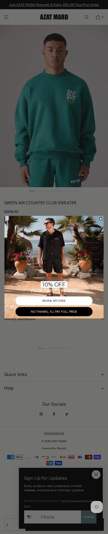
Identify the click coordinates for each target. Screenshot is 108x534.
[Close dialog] (101, 218)
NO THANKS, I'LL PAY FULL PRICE (54, 311)
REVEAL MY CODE (53, 300)
